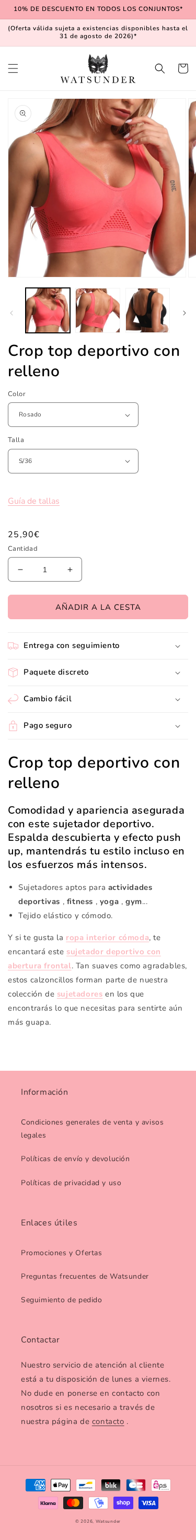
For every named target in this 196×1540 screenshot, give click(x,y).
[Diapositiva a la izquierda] (11, 313)
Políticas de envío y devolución (75, 1159)
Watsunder (108, 1521)
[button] (13, 68)
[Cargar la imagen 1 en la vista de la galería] (48, 310)
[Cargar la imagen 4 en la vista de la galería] (147, 310)
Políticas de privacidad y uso (71, 1183)
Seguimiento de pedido (61, 1300)
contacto (108, 1421)
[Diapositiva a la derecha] (184, 313)
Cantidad (23, 548)
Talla (16, 440)
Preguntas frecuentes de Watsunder (85, 1276)
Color (17, 394)
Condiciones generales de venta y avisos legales (92, 1128)
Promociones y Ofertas (61, 1253)
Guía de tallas (34, 501)
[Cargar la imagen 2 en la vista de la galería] (97, 310)
